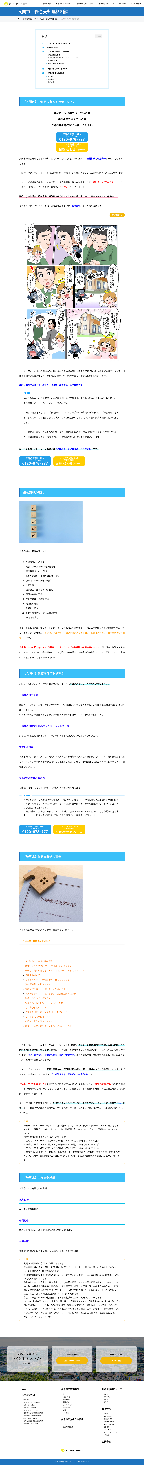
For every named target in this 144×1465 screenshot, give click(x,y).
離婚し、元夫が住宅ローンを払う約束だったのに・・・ (51, 1026)
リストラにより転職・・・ (38, 1017)
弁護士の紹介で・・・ (35, 975)
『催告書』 (58, 633)
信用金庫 (51, 82)
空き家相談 (107, 1429)
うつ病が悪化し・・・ (35, 1007)
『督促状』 (47, 633)
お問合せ (106, 1441)
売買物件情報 (108, 1416)
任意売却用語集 (68, 1427)
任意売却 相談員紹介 (31, 1408)
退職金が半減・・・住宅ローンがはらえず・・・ (48, 989)
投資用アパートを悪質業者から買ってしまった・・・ (50, 980)
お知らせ (107, 1435)
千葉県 (106, 1399)
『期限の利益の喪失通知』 (76, 633)
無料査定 (107, 1427)
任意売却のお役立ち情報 (84, 4)
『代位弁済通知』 (97, 633)
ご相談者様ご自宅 (54, 55)
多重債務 (66, 1402)
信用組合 (51, 79)
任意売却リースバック (31, 1410)
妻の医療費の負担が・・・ (38, 984)
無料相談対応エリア (106, 4)
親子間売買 (66, 1407)
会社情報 (122, 4)
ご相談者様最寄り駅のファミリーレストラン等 (63, 58)
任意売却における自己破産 (32, 1415)
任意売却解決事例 (63, 4)
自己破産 (66, 1413)
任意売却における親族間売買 (33, 1413)
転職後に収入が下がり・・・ (39, 1021)
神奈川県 (107, 1397)
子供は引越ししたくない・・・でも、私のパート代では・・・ (54, 970)
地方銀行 (51, 76)
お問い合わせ (136, 4)
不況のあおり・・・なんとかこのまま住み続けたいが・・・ (53, 993)
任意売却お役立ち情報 (72, 1419)
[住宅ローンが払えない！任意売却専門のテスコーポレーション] (15, 4)
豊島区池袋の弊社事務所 (56, 63)
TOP (24, 1389)
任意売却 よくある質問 (32, 1402)
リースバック (67, 1405)
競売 (64, 1394)
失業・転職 (66, 1399)
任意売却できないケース (32, 1423)
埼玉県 (106, 1402)
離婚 (64, 1410)
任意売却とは (46, 4)
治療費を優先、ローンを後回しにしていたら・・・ (49, 1012)
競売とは (26, 1400)
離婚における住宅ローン (32, 1418)
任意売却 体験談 (29, 1405)
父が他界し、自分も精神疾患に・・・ (43, 961)
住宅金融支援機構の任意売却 (33, 1421)
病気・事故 (66, 1397)
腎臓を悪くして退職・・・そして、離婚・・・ (47, 1003)
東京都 (106, 1394)
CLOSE (99, 36)
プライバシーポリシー (111, 1432)
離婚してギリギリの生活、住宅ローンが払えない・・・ (51, 966)
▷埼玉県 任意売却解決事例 (36, 941)
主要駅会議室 (52, 61)
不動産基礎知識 (109, 1422)
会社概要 (107, 1414)
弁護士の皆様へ (109, 1424)
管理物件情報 (108, 1419)
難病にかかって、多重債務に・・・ (42, 998)
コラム (65, 1424)
